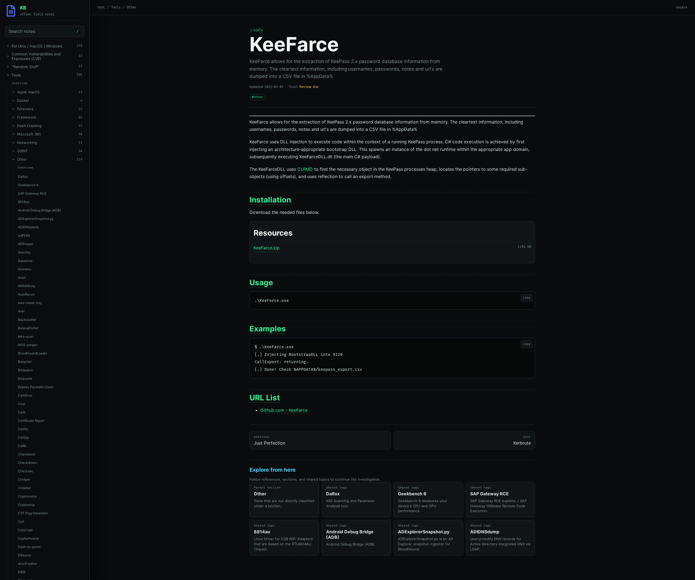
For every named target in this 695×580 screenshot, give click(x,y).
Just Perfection (269, 440)
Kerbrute (522, 440)
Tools (116, 7)
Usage (261, 282)
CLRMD (305, 169)
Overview (19, 83)
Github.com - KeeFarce (284, 410)
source (681, 7)
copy (526, 297)
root (101, 7)
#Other (257, 97)
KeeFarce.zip (267, 248)
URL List (264, 397)
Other (131, 7)
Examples (267, 328)
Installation (270, 199)
